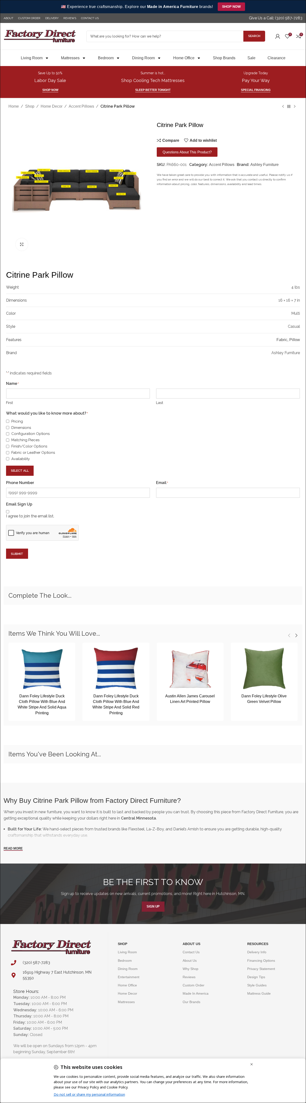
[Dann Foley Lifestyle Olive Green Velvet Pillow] (264, 668)
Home (13, 106)
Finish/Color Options (29, 446)
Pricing (17, 421)
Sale (251, 58)
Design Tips (256, 977)
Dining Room (143, 58)
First (9, 403)
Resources (257, 944)
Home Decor (51, 106)
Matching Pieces (25, 440)
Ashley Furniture (264, 165)
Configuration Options (30, 434)
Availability (20, 459)
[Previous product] (283, 107)
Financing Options (261, 960)
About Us (191, 944)
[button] (289, 635)
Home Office (183, 58)
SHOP (122, 944)
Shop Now (231, 6)
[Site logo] (40, 36)
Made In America (196, 993)
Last (159, 403)
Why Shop (190, 969)
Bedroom (106, 58)
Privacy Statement (261, 969)
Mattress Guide (259, 993)
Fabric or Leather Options (33, 452)
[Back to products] (289, 107)
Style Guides (257, 985)
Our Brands (191, 1002)
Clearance (276, 58)
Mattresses (70, 58)
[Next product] (295, 107)
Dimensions (21, 427)
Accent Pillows (81, 106)
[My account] (278, 36)
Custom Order (193, 985)
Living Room (32, 58)
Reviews (189, 977)
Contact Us (191, 952)
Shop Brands (224, 58)
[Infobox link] (275, 18)
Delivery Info (256, 952)
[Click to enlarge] (22, 244)
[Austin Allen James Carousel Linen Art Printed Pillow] (190, 668)
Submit (17, 554)
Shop (29, 106)
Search (254, 36)
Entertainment (128, 977)
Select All (20, 470)
